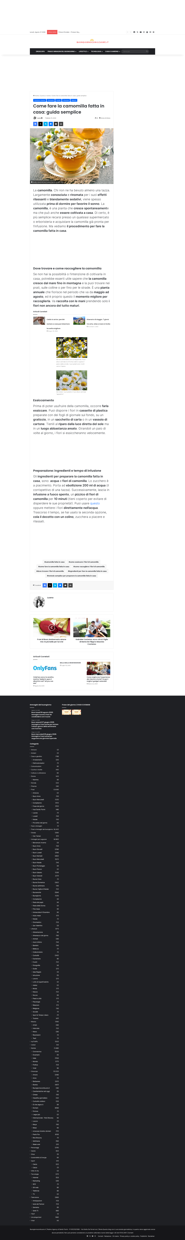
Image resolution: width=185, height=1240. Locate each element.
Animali (35, 939)
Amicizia (36, 793)
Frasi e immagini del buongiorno (61, 51)
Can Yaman (37, 836)
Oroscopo (40, 51)
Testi (34, 1038)
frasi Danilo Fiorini (39, 809)
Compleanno (37, 803)
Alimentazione (38, 932)
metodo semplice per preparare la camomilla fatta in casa (72, 576)
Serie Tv (35, 1211)
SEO (34, 1184)
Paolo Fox (36, 1134)
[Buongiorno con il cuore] (93, 41)
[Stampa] (61, 124)
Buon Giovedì (37, 849)
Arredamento (37, 760)
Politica (35, 1065)
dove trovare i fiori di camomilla (50, 571)
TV (34, 1194)
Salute (33, 1151)
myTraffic (34, 1041)
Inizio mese (37, 915)
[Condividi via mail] (56, 124)
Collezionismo (38, 952)
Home (36, 95)
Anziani (33, 753)
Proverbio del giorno (40, 823)
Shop (33, 1154)
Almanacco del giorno (40, 935)
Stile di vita (35, 1171)
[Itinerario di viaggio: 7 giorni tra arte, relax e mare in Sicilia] (79, 321)
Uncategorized (36, 1217)
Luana (39, 118)
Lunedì (35, 816)
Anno (35, 1078)
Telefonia (36, 1191)
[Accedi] (147, 32)
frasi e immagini (36, 826)
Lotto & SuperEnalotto (41, 982)
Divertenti (36, 1055)
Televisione (35, 1197)
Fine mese (36, 909)
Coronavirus (37, 1051)
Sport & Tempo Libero (40, 1015)
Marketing (36, 1181)
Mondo (35, 1061)
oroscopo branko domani (42, 1131)
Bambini (35, 945)
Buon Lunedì (37, 852)
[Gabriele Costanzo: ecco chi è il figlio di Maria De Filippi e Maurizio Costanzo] (91, 627)
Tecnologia (96, 51)
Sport (33, 1161)
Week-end (36, 1144)
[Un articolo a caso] (150, 32)
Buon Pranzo (37, 869)
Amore (35, 1075)
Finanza (34, 786)
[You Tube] (140, 32)
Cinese (35, 1095)
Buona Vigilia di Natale (41, 889)
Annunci (34, 750)
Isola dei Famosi (38, 1204)
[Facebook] (134, 32)
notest (33, 1045)
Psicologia (36, 1002)
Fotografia (36, 965)
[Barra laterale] (153, 32)
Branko (35, 1085)
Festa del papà (38, 902)
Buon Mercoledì (38, 799)
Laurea (35, 813)
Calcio (35, 1164)
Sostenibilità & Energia (38, 1157)
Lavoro (35, 978)
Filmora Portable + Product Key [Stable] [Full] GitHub (76, 32)
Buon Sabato (37, 872)
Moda (35, 988)
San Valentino (37, 925)
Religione (36, 1008)
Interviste (36, 1028)
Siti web (35, 1187)
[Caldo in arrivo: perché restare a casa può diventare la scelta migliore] (39, 321)
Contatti (130, 1233)
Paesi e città (37, 998)
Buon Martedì (37, 856)
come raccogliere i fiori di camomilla (90, 566)
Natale (35, 819)
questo (95, 503)
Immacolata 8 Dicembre (41, 912)
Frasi (32, 789)
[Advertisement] (92, 15)
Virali (34, 1068)
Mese (35, 1128)
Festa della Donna (39, 906)
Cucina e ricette (45, 95)
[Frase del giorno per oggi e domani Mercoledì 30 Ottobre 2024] (76, 712)
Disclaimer (151, 1236)
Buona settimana (39, 886)
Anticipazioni (37, 1201)
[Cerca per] (147, 51)
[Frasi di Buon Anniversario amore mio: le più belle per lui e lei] (51, 627)
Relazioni (36, 1005)
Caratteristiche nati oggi (41, 1091)
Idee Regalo (37, 972)
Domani (35, 1108)
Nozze (35, 995)
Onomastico (37, 922)
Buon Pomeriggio (39, 866)
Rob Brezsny (37, 1138)
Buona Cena (37, 879)
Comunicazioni (36, 766)
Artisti (35, 1025)
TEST (33, 1214)
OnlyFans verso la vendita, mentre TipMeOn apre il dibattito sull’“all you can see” (43, 680)
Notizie (33, 1048)
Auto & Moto (37, 942)
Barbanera (36, 1081)
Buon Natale (37, 862)
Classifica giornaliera (40, 1098)
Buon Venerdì (37, 876)
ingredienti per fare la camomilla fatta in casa (88, 571)
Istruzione (36, 975)
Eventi (35, 962)
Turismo (35, 1018)
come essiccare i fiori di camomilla (84, 562)
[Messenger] (51, 124)
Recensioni (36, 1035)
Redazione (107, 1236)
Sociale (35, 1012)
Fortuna (35, 1111)
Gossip (33, 832)
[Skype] (45, 124)
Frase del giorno (38, 806)
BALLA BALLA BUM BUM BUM (70, 663)
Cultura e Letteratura (38, 773)
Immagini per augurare (39, 839)
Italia (34, 1058)
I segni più (36, 1114)
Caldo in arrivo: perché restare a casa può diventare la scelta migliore (58, 324)
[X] (137, 32)
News (35, 1032)
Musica (33, 1021)
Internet (35, 1177)
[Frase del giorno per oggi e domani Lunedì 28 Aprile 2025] (66, 712)
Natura (74, 100)
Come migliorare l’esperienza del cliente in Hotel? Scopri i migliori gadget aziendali (98, 679)
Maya (35, 1124)
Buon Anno (37, 796)
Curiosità (51, 100)
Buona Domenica (39, 882)
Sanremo (36, 1207)
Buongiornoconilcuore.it (41, 1088)
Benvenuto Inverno (39, 843)
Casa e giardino (112, 51)
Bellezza (36, 949)
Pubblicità (143, 1236)
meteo (35, 985)
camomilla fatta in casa (55, 562)
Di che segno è (38, 1104)
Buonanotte (37, 892)
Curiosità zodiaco (39, 1101)
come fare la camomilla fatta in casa (54, 566)
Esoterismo (37, 959)
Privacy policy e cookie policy (129, 1236)
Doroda (33, 783)
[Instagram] (143, 32)
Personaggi (35, 1147)
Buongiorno (37, 896)
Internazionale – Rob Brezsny (43, 1118)
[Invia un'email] (41, 118)
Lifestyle (83, 51)
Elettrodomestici (38, 763)
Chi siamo (115, 1236)
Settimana (36, 1141)
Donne (33, 776)
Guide (58, 100)
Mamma (35, 780)
